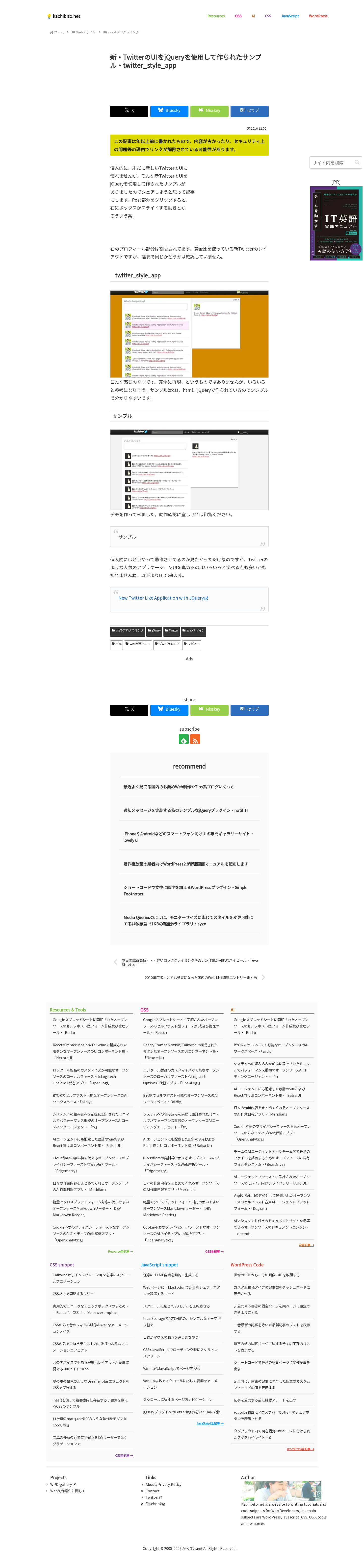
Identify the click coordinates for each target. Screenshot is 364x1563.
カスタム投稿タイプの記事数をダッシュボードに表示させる (272, 1290)
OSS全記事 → (214, 1251)
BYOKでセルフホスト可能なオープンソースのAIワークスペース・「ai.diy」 (90, 1098)
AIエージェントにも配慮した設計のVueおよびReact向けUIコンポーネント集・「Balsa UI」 (88, 1142)
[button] (357, 162)
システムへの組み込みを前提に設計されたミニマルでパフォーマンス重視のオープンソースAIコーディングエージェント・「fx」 (91, 1120)
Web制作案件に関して (67, 1490)
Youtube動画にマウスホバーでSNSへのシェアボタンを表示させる (271, 1415)
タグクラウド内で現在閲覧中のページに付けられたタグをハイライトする (272, 1434)
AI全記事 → (306, 1245)
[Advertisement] (189, 85)
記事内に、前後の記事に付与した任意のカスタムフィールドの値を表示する (272, 1384)
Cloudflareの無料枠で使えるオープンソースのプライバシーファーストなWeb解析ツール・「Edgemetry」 (91, 1164)
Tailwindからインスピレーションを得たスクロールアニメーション (91, 1278)
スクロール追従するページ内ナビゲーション (177, 1399)
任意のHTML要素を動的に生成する (171, 1274)
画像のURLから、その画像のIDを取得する (267, 1274)
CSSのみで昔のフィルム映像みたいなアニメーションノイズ (90, 1328)
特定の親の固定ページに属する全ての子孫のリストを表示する (272, 1347)
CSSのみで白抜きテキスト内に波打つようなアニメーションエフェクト (90, 1347)
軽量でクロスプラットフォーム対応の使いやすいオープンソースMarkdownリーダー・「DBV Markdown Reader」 (91, 1208)
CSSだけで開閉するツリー (73, 1293)
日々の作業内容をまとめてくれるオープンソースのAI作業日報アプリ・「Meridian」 (91, 1186)
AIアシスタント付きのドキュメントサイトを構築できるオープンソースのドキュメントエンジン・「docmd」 (272, 1227)
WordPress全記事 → (300, 1449)
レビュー (194, 643)
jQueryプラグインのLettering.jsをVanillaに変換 (181, 1411)
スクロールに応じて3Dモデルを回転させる (176, 1305)
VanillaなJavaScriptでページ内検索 (171, 1368)
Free (118, 643)
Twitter (173, 630)
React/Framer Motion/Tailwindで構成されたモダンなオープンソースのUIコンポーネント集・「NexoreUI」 (91, 1051)
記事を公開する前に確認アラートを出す (265, 1399)
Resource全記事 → (120, 1251)
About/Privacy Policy (164, 1484)
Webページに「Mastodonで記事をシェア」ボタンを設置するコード (181, 1290)
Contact (152, 1490)
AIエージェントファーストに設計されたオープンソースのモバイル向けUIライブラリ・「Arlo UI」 (272, 1180)
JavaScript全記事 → (210, 1423)
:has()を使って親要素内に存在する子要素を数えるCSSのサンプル (90, 1403)
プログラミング (169, 643)
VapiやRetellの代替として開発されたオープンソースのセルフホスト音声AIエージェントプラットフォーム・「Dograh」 (272, 1202)
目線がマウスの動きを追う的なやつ (171, 1337)
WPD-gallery (61, 1484)
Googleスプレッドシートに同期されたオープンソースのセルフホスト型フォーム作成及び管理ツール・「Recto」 (91, 1026)
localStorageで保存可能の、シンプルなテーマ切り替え (182, 1321)
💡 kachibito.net (63, 16)
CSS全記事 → (124, 1455)
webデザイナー (140, 643)
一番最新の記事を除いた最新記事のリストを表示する (272, 1328)
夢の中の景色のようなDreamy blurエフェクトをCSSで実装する (91, 1384)
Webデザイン (196, 630)
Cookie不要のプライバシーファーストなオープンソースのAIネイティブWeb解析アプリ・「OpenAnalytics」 (91, 1233)
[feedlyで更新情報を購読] (184, 739)
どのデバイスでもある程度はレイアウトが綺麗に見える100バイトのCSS (91, 1365)
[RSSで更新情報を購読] (195, 739)
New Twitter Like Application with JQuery (161, 597)
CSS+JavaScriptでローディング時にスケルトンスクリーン (180, 1352)
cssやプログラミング (130, 630)
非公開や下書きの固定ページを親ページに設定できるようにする (272, 1309)
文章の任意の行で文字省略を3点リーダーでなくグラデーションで (90, 1440)
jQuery (156, 630)
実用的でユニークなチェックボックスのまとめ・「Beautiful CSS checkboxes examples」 (91, 1309)
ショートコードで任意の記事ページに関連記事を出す (272, 1365)
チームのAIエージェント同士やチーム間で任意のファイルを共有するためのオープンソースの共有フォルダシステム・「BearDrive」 (272, 1158)
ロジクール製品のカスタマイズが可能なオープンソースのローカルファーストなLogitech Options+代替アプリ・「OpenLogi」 (91, 1076)
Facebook (154, 1503)
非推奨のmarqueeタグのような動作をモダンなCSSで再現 (90, 1421)
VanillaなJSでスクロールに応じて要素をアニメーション (180, 1384)
